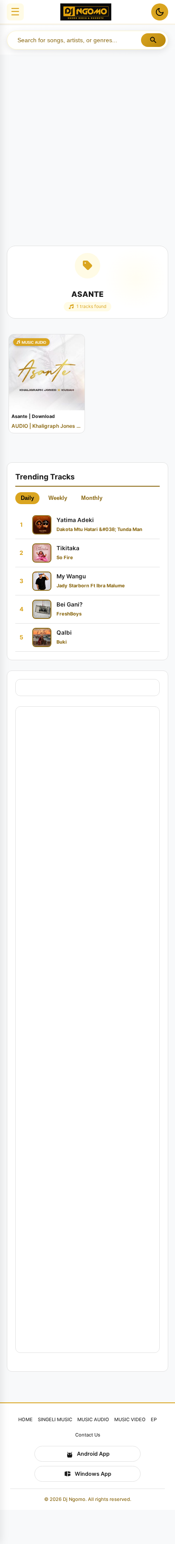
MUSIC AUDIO (93, 1419)
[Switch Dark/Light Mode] (159, 11)
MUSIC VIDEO (130, 1419)
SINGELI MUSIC (55, 1419)
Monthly (91, 498)
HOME (25, 1419)
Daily (27, 498)
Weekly (57, 498)
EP (154, 1419)
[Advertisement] (87, 147)
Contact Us (87, 1435)
